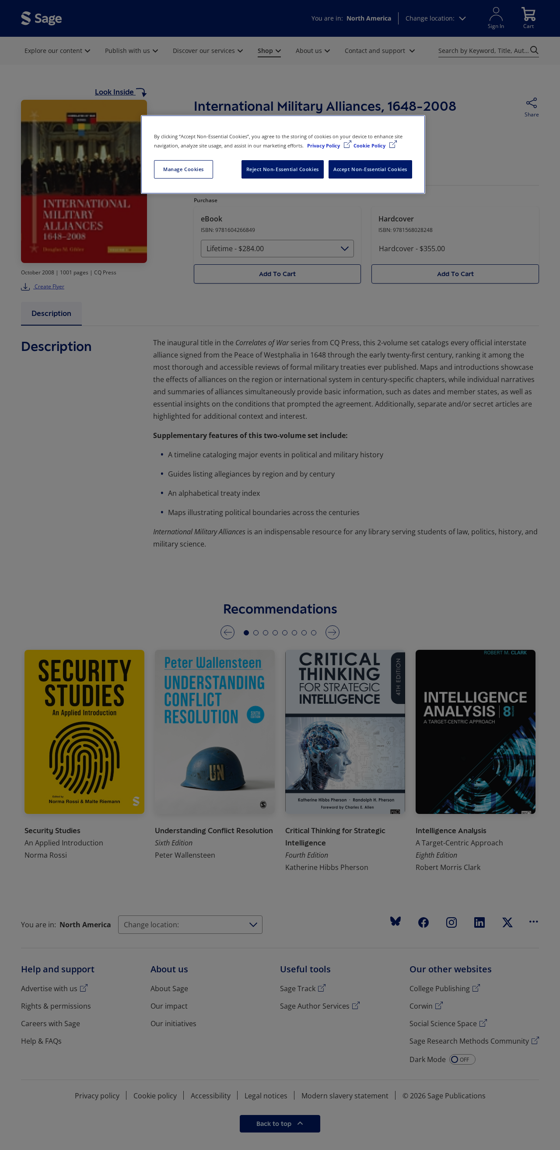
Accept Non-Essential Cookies (370, 169)
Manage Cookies (183, 169)
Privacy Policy (324, 145)
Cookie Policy (370, 145)
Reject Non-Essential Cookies (282, 169)
